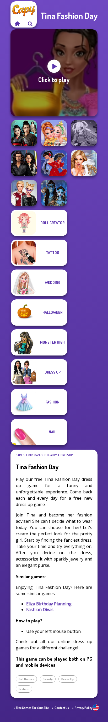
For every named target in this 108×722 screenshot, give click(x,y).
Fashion (24, 689)
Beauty (52, 455)
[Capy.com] (17, 24)
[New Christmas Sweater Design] (54, 133)
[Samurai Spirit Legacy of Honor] (24, 133)
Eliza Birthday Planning (49, 604)
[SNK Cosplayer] (84, 133)
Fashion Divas (39, 609)
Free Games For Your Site (32, 708)
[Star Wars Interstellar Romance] (24, 163)
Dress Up (67, 455)
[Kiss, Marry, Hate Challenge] (24, 193)
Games (20, 455)
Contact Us (62, 708)
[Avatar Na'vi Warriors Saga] (54, 193)
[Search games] (30, 24)
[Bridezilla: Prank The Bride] (84, 163)
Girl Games (35, 455)
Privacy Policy (83, 708)
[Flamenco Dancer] (54, 163)
